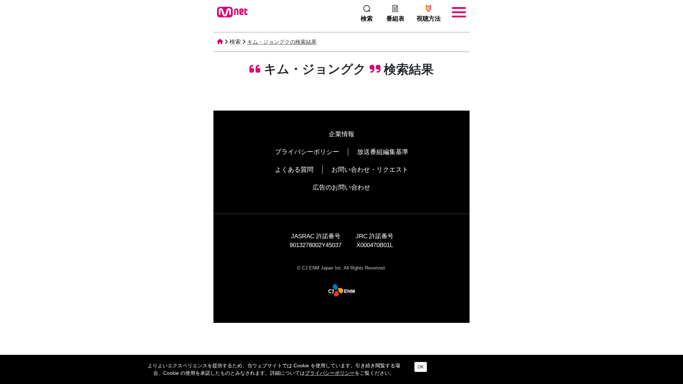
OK (421, 366)
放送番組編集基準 (382, 151)
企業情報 (341, 134)
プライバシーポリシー (307, 151)
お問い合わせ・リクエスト (370, 169)
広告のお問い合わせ (341, 187)
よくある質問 (294, 169)
